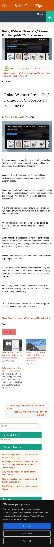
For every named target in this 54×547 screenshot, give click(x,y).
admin (12, 68)
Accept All (27, 526)
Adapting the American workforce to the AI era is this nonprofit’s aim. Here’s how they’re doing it (20, 464)
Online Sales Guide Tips (22, 5)
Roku (5, 75)
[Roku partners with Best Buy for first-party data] (14, 378)
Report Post (9, 332)
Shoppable (14, 75)
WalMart (23, 75)
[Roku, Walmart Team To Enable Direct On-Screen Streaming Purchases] (12, 345)
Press (47, 72)
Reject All (27, 541)
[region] (27, 523)
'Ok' (22, 72)
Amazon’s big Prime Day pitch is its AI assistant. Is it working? (20, 456)
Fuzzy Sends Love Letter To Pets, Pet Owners (30, 413)
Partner (40, 72)
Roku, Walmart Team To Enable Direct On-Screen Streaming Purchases (12, 355)
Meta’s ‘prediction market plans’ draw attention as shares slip (20, 480)
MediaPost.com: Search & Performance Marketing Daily (26, 318)
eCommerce (30, 72)
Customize (27, 533)
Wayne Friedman (12, 116)
